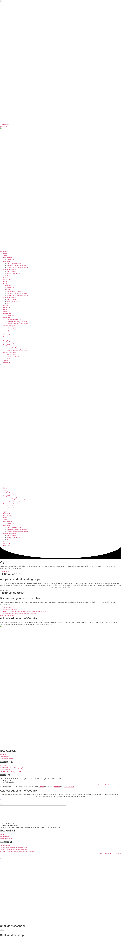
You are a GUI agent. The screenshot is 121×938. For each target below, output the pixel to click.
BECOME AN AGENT (13, 593)
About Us (6, 255)
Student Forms (11, 271)
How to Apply (7, 516)
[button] (4, 590)
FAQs (8, 275)
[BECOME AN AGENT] (0, 594)
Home (5, 253)
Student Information (9, 269)
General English (11, 259)
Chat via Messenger (12, 926)
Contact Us (6, 279)
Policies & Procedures (13, 273)
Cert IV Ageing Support (14, 263)
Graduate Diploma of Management (17, 267)
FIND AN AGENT (11, 574)
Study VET (6, 261)
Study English (7, 257)
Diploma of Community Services (17, 265)
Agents (5, 277)
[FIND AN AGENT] (0, 575)
